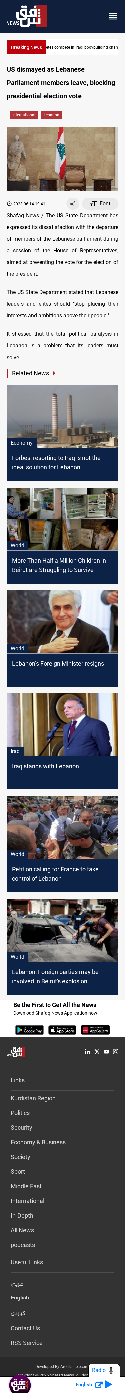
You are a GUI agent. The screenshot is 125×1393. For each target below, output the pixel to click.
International (23, 115)
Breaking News (26, 47)
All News (22, 1230)
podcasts (23, 1244)
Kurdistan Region (33, 1098)
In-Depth (22, 1215)
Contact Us (25, 1328)
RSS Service (27, 1342)
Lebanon (51, 115)
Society (20, 1156)
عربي (17, 1284)
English (20, 1299)
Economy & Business (38, 1142)
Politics (20, 1112)
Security (21, 1127)
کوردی (18, 1313)
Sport (18, 1171)
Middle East (26, 1186)
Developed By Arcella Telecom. (62, 1366)
